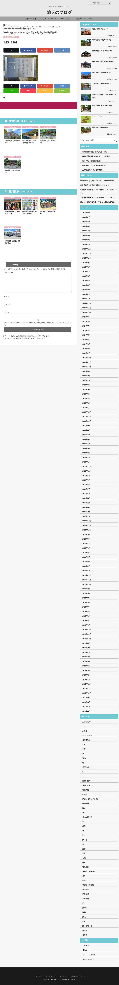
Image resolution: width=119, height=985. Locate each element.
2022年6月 (86, 439)
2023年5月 (86, 389)
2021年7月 (86, 489)
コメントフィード (88, 955)
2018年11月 (86, 634)
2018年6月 (86, 657)
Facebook (29, 50)
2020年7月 (86, 543)
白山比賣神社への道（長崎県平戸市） (29, 142)
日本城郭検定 (87, 817)
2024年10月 (86, 312)
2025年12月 (86, 249)
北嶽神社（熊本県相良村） (47, 142)
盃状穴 (84, 853)
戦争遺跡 (85, 803)
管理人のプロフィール (85, 19)
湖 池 (84, 840)
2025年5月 (86, 281)
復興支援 (85, 790)
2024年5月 (86, 335)
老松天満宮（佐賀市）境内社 (90, 181)
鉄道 (84, 917)
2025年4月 (86, 285)
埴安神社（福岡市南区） (101, 127)
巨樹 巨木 (86, 781)
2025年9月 (86, 262)
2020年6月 (86, 548)
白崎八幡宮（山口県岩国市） (102, 51)
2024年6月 (86, 330)
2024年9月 (86, 317)
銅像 (84, 921)
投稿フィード (87, 950)
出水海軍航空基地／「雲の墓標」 (92, 190)
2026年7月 (86, 217)
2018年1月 (86, 679)
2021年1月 (86, 516)
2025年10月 (86, 258)
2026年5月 (86, 226)
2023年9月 (86, 371)
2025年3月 (86, 290)
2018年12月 (86, 630)
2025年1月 (86, 299)
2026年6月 (86, 222)
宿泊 (84, 758)
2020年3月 (86, 562)
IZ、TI (109, 197)
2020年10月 (86, 530)
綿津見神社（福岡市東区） (102, 40)
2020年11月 (86, 525)
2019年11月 (86, 580)
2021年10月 (86, 475)
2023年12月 (86, 358)
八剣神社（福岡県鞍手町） (102, 83)
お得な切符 (86, 722)
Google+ (46, 50)
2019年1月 (86, 625)
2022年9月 (86, 426)
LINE (11, 90)
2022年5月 (86, 444)
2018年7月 (86, 652)
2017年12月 (86, 684)
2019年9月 (86, 589)
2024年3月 (86, 344)
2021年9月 (86, 480)
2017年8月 (86, 702)
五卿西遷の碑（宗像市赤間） (93, 170)
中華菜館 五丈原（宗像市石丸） (12, 242)
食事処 (84, 935)
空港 (84, 880)
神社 (84, 862)
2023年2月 (86, 403)
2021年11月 (86, 471)
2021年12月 (86, 466)
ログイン (85, 946)
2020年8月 (86, 539)
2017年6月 (86, 711)
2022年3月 (86, 453)
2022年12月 (86, 412)
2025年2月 (86, 294)
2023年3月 (86, 398)
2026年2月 (86, 240)
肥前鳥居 (85, 894)
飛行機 (84, 930)
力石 (84, 744)
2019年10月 (86, 584)
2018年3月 (86, 670)
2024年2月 (86, 349)
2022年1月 (86, 462)
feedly (63, 90)
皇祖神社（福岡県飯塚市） (102, 72)
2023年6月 (86, 385)
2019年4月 (86, 611)
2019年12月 (86, 575)
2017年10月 (86, 693)
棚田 (84, 826)
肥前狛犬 (85, 890)
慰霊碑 (84, 794)
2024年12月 (86, 303)
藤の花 (84, 908)
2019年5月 (86, 607)
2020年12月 (86, 521)
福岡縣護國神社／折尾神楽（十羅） (12, 212)
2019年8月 (86, 593)
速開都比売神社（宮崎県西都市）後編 (104, 96)
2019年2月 (86, 620)
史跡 (84, 749)
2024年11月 (86, 308)
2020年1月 (86, 571)
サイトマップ (66, 19)
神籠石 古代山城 (88, 871)
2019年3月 (86, 616)
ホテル (84, 731)
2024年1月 (86, 353)
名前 (7, 296)
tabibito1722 (109, 181)
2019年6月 (86, 602)
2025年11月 (86, 253)
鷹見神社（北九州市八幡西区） (103, 62)
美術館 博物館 (88, 885)
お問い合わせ (31, 19)
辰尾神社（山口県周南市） (12, 171)
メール (7, 304)
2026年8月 (86, 213)
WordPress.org (88, 959)
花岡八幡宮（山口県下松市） (102, 105)
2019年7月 (86, 598)
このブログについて (48, 19)
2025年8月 (86, 267)
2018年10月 (86, 639)
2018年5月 (86, 661)
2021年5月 (86, 498)
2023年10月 (86, 367)
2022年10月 (86, 421)
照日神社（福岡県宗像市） (47, 212)
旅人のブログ (59, 12)
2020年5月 (86, 553)
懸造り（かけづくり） (90, 799)
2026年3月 (86, 235)
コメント (8, 272)
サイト (6, 312)
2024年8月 (86, 321)
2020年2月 (86, 566)
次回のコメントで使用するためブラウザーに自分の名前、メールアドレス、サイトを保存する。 (37, 324)
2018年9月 (86, 643)
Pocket (28, 90)
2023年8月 (86, 376)
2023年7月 (86, 380)
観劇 (84, 912)
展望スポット (87, 767)
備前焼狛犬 (86, 740)
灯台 (84, 849)
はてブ (62, 50)
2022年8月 (86, 430)
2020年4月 (86, 557)
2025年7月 (86, 272)
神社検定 (85, 867)
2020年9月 (86, 534)
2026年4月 (86, 231)
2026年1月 (86, 244)
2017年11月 (86, 688)
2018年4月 (86, 666)
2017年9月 (86, 698)
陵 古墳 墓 (87, 926)
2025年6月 (86, 276)
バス (84, 726)
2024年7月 (86, 326)
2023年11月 (86, 362)
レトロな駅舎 (87, 735)
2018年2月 (86, 675)
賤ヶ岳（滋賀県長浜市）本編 (90, 202)
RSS (46, 90)
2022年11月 (86, 417)
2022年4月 (86, 448)
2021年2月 (86, 512)
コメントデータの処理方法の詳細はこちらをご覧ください (24, 338)
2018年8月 (86, 648)
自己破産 (85, 899)
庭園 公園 (86, 785)
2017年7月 (86, 707)
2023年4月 (86, 394)
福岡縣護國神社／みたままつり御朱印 (30, 212)
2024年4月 (86, 339)
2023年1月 (86, 407)
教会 (84, 808)
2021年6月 (86, 494)
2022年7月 (86, 435)
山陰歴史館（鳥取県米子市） (12, 142)
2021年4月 (86, 503)
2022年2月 (86, 457)
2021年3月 (86, 507)
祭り (84, 876)
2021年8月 (86, 485)
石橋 (84, 858)
